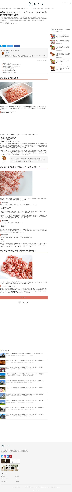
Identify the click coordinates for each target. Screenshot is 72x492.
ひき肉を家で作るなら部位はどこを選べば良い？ (12, 64)
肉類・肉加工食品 (12, 8)
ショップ (17, 481)
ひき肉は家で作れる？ (7, 63)
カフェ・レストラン (5, 478)
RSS (59, 487)
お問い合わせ (38, 487)
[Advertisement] (24, 34)
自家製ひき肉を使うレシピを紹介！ (10, 70)
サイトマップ (15, 487)
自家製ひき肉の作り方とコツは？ (9, 67)
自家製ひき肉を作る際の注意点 (9, 69)
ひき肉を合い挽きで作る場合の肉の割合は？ (11, 66)
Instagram (7, 53)
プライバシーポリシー (46, 487)
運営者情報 (27, 487)
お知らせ (32, 487)
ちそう (1, 8)
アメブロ (7, 52)
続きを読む (23, 297)
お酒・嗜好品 (4, 481)
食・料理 (6, 8)
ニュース (17, 478)
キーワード (21, 487)
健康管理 (17, 476)
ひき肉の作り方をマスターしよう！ (10, 72)
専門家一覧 (54, 487)
